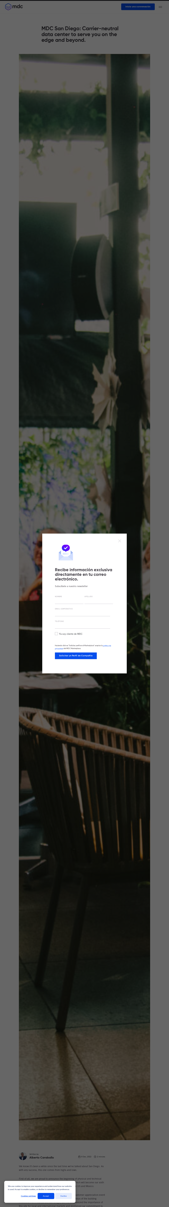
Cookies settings (28, 1196)
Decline (63, 1196)
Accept (46, 1196)
